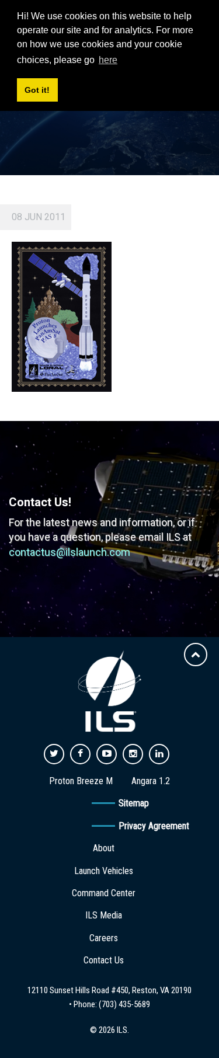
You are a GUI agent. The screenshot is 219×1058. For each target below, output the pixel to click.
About (103, 848)
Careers (103, 938)
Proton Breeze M (81, 780)
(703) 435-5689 (124, 1004)
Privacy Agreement (154, 825)
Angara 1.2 (150, 780)
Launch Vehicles (103, 870)
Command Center (103, 893)
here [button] (108, 60)
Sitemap (134, 803)
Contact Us (104, 960)
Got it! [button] (37, 90)
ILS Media (103, 915)
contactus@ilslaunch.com (69, 552)
